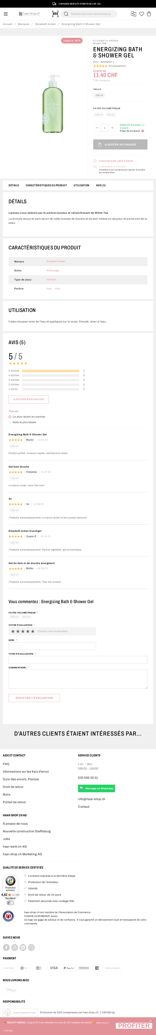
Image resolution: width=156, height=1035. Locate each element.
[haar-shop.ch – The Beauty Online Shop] (29, 14)
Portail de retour (14, 802)
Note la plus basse (24, 422)
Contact (84, 806)
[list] (52, 107)
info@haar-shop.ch (91, 799)
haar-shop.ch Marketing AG (22, 854)
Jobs (6, 839)
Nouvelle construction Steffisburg (27, 831)
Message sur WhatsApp (99, 788)
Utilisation (81, 185)
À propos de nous (15, 823)
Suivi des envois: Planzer (21, 779)
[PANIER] (149, 14)
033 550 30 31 (88, 777)
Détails (14, 185)
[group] (120, 113)
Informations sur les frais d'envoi (26, 771)
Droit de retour (13, 786)
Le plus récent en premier (29, 416)
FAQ (6, 764)
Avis (100, 185)
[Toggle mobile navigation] (5, 14)
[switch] (10, 903)
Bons (6, 794)
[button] (134, 1026)
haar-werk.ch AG (15, 846)
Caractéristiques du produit (46, 185)
